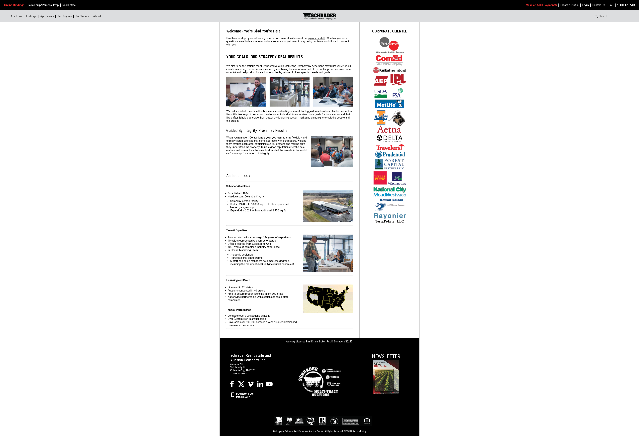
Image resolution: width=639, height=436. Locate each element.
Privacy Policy (359, 431)
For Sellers (83, 16)
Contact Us (598, 5)
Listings (31, 16)
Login (585, 5)
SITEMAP (348, 431)
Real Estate (69, 5)
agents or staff (316, 38)
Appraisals (47, 16)
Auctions (16, 16)
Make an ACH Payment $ (541, 5)
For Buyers (65, 16)
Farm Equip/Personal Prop (43, 5)
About (97, 16)
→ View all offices (238, 373)
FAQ (611, 5)
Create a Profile (569, 5)
